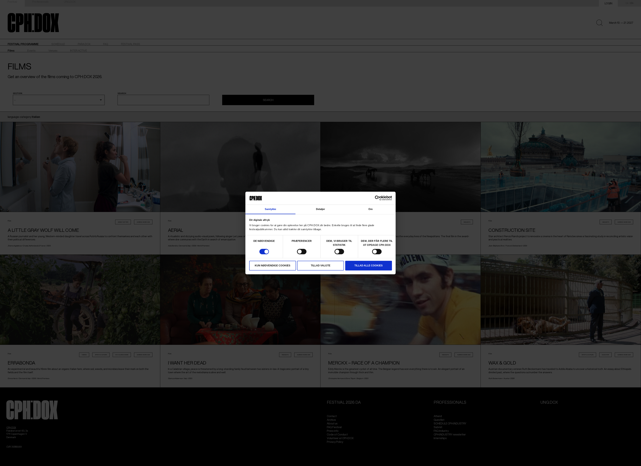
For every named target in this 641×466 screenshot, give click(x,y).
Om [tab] (370, 209)
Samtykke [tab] (270, 209)
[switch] (301, 251)
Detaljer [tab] (320, 209)
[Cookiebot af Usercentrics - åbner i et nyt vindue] (377, 198)
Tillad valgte (320, 265)
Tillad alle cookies (368, 265)
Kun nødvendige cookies (272, 265)
